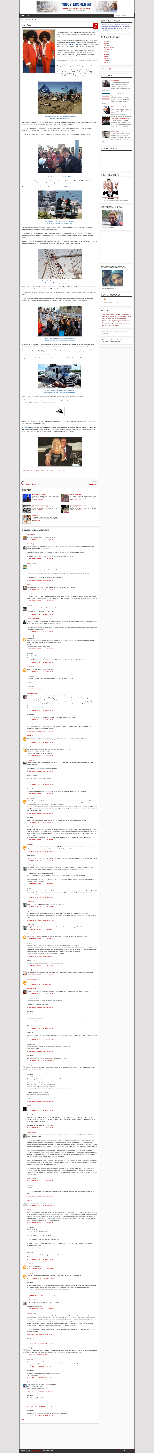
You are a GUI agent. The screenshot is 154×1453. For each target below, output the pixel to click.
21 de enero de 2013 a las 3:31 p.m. (40, 1110)
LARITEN (29, 865)
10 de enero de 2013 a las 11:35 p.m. (40, 840)
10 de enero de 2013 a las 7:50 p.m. (40, 794)
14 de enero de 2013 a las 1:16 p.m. (40, 1007)
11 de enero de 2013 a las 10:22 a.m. (40, 884)
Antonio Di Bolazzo (32, 988)
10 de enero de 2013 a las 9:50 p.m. (40, 813)
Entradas (107, 299)
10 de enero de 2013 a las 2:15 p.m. (40, 539)
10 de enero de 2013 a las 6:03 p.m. (40, 784)
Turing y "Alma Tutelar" (117, 131)
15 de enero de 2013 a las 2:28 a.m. (40, 1039)
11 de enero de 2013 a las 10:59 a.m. (40, 897)
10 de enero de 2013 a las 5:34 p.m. (40, 755)
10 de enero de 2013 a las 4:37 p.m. (40, 731)
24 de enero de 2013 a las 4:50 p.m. (40, 1180)
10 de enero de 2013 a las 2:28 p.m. (40, 580)
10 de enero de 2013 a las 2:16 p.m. (40, 559)
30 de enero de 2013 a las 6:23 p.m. (40, 1259)
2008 (105, 60)
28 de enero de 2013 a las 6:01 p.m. (40, 1222)
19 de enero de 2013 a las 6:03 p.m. (40, 1101)
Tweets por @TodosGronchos (110, 69)
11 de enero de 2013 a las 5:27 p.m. (40, 956)
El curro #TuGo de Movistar (118, 93)
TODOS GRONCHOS (36, 1450)
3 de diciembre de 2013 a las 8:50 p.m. (41, 1391)
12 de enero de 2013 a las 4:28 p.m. (40, 975)
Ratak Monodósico (32, 979)
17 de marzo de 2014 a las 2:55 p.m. (40, 1415)
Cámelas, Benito (31, 1382)
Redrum (29, 1263)
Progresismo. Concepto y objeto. (120, 118)
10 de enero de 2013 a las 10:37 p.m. (40, 822)
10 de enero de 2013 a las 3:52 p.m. (40, 662)
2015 (105, 41)
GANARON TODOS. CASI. (118, 107)
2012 (105, 52)
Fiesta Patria (26, 25)
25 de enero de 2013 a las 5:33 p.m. (40, 1196)
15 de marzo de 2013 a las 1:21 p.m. (40, 1343)
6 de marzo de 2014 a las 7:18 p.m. (40, 1406)
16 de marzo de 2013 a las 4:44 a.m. (40, 1355)
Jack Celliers (30, 1132)
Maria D (29, 735)
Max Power (30, 534)
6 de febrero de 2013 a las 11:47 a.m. (41, 1268)
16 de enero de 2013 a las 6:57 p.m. (40, 1051)
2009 (105, 58)
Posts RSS (121, 1450)
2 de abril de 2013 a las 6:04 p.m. (39, 1377)
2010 (105, 56)
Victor (28, 970)
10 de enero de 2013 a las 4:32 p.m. (40, 719)
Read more (40, 499)
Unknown (29, 636)
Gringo (29, 844)
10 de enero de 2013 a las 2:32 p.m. (40, 589)
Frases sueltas (115, 80)
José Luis (30, 544)
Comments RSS (129, 1450)
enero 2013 (109, 47)
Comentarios (108, 302)
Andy (28, 584)
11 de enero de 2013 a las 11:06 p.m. (40, 965)
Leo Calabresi (31, 1300)
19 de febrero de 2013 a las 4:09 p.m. (41, 1309)
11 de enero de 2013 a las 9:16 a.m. (40, 860)
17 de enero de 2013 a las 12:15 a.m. (40, 1060)
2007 (105, 62)
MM (28, 1105)
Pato (28, 605)
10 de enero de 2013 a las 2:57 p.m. (40, 601)
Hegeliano (30, 760)
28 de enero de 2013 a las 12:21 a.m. (40, 1205)
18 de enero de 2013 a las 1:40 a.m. (40, 1070)
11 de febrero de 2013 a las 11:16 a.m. (41, 1295)
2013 (105, 45)
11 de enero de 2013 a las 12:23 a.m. (40, 851)
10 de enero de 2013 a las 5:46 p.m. (40, 771)
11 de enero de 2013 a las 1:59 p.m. (40, 929)
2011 (105, 54)
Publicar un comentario (28, 1420)
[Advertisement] (62, 1438)
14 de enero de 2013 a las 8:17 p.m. (40, 1028)
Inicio (22, 15)
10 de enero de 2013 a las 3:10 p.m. (40, 614)
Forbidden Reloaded (32, 618)
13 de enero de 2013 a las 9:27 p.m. (40, 993)
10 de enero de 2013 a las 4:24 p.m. (40, 689)
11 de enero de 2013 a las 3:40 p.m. (40, 939)
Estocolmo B (30, 933)
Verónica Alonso (31, 693)
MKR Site (41, 1451)
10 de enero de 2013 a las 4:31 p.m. (40, 710)
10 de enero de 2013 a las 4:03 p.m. (40, 671)
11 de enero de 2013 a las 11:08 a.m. (40, 906)
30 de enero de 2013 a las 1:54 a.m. (40, 1248)
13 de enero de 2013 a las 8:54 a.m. (40, 984)
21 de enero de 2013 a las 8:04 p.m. (40, 1127)
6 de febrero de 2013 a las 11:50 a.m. (41, 1278)
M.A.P (29, 1064)
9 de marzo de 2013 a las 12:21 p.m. (40, 1334)
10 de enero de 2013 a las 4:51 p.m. (40, 742)
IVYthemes (35, 1451)
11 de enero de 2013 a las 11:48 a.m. (40, 920)
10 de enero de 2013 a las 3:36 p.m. (40, 649)
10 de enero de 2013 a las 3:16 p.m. (40, 631)
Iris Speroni (30, 563)
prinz (28, 746)
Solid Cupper (30, 1209)
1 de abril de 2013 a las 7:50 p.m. (39, 1366)
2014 (105, 43)
